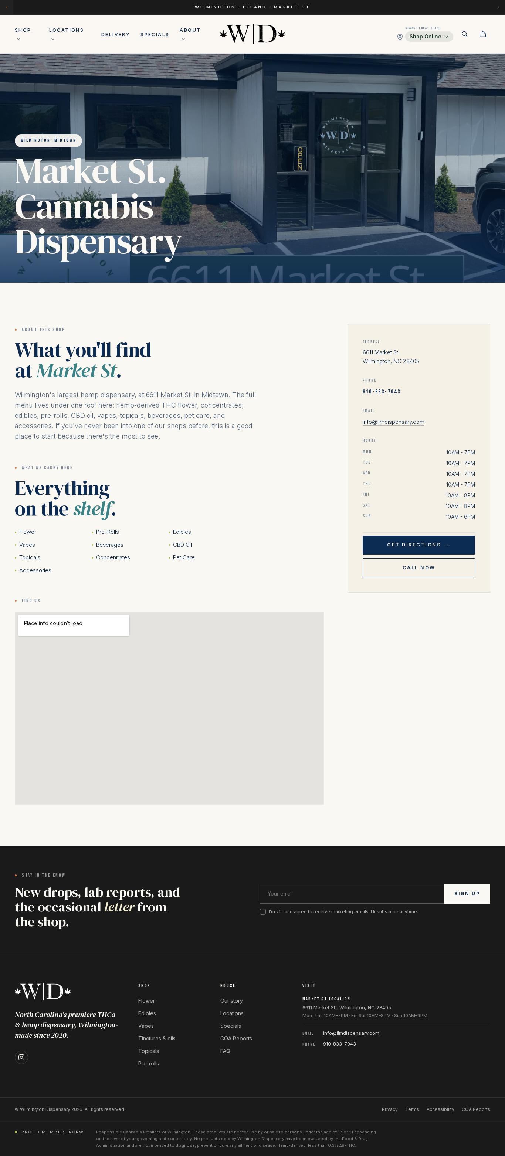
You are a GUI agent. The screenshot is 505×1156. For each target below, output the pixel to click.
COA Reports (236, 1038)
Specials (154, 34)
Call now (419, 567)
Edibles (182, 531)
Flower (27, 531)
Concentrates (113, 557)
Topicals (29, 557)
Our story (231, 1001)
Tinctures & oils (157, 1038)
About (190, 30)
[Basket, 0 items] (483, 34)
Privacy (390, 1109)
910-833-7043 (381, 391)
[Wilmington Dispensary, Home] (252, 34)
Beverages (109, 544)
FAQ (225, 1051)
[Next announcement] (498, 7)
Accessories (35, 570)
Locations (66, 30)
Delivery (115, 34)
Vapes (27, 544)
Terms (412, 1109)
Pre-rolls (148, 1063)
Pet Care (184, 557)
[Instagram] (21, 1057)
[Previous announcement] (6, 7)
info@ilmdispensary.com (393, 421)
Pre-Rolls (107, 531)
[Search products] (465, 34)
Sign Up (467, 893)
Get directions (419, 545)
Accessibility (440, 1109)
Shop (23, 30)
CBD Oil (182, 544)
